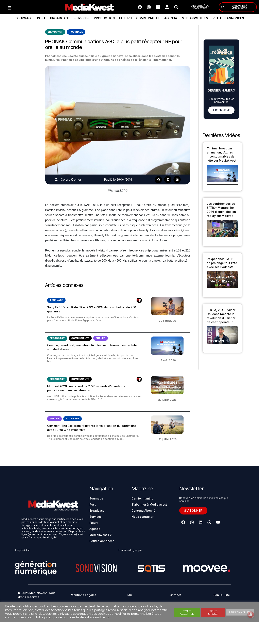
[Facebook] (140, 7)
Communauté (148, 18)
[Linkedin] (158, 7)
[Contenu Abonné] (139, 300)
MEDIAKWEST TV (195, 18)
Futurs (125, 18)
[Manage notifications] (250, 614)
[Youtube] (218, 522)
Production (104, 18)
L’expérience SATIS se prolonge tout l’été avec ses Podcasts (222, 263)
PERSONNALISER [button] (240, 612)
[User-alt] (167, 7)
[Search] (176, 7)
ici (107, 617)
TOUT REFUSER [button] (213, 612)
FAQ (129, 595)
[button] (158, 179)
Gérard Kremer (71, 179)
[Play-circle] (209, 522)
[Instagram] (149, 7)
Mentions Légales (83, 595)
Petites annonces (228, 18)
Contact (175, 595)
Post (41, 18)
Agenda (170, 18)
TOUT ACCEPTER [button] (187, 612)
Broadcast (60, 18)
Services (81, 18)
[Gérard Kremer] (56, 179)
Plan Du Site (221, 595)
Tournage (24, 18)
